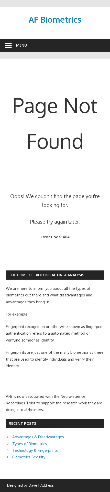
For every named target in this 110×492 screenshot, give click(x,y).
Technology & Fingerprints (35, 450)
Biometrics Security (28, 457)
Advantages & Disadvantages (38, 436)
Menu (21, 45)
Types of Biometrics (29, 443)
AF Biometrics (55, 19)
